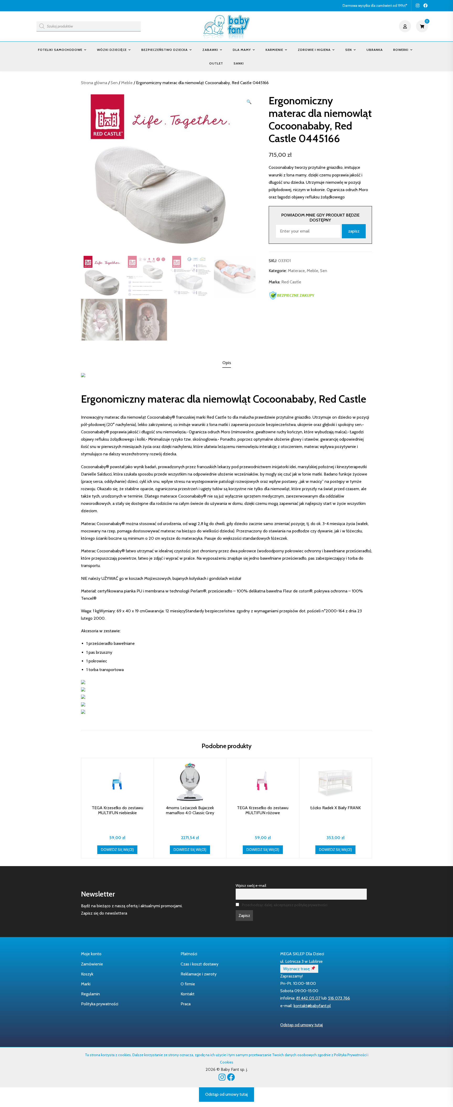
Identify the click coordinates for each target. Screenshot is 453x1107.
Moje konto (91, 953)
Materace (296, 270)
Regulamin (90, 993)
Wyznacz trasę (297, 968)
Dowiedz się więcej (117, 849)
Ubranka (374, 50)
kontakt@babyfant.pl (312, 1005)
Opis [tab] (226, 362)
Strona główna (94, 82)
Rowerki (400, 50)
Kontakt (188, 993)
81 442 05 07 (308, 998)
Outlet (216, 63)
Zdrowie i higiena (314, 50)
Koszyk (87, 973)
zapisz (353, 231)
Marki (85, 983)
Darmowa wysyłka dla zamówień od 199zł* (375, 5)
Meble (127, 82)
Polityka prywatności (99, 1003)
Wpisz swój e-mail (251, 885)
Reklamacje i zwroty (199, 973)
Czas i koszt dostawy (199, 964)
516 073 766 (339, 998)
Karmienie (274, 50)
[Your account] (405, 26)
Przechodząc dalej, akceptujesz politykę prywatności (284, 905)
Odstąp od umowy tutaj (301, 1024)
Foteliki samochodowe (60, 50)
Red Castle (291, 282)
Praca (186, 1003)
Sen (348, 50)
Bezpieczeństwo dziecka (164, 50)
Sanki (239, 63)
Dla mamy (242, 50)
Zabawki (210, 50)
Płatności (189, 953)
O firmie (188, 983)
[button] (249, 102)
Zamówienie (92, 964)
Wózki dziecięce (112, 50)
